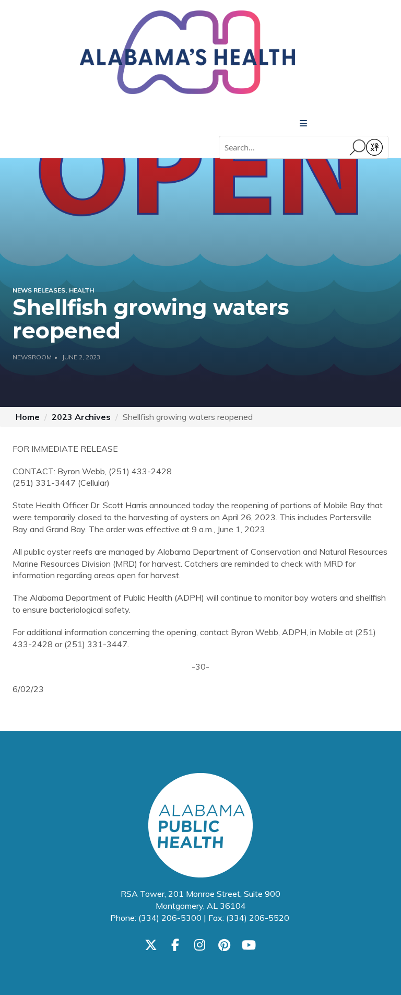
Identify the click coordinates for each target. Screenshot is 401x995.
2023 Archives (81, 417)
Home (28, 417)
